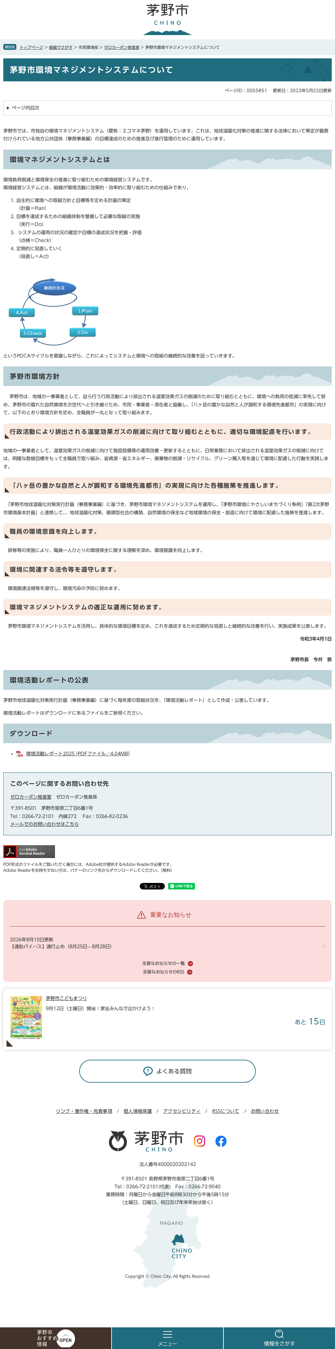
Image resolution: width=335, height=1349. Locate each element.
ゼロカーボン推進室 (121, 47)
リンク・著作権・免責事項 (84, 1111)
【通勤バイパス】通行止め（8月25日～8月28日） (62, 946)
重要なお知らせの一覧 (163, 963)
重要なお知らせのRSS (163, 972)
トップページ (31, 47)
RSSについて (225, 1111)
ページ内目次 (25, 108)
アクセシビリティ (182, 1111)
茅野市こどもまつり (66, 998)
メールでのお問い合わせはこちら (44, 824)
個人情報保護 (138, 1111)
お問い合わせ (265, 1111)
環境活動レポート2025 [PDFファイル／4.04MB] (78, 753)
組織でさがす (61, 47)
